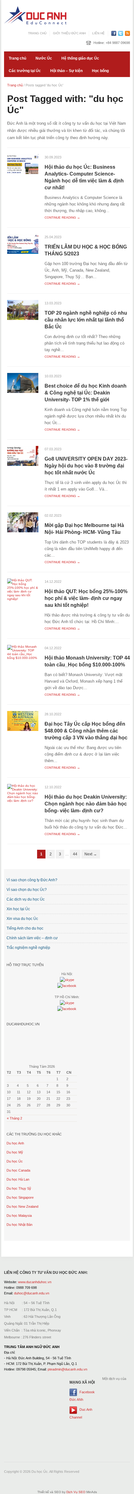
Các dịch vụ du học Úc (26, 899)
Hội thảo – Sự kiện (66, 71)
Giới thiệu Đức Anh (69, 33)
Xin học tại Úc (18, 909)
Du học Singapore (20, 1197)
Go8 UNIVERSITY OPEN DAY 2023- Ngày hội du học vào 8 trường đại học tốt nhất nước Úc (86, 465)
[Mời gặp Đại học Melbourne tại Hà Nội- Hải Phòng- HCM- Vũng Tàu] (22, 522)
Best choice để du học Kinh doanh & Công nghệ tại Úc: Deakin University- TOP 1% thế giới (86, 392)
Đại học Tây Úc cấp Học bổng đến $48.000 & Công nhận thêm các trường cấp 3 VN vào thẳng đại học (86, 730)
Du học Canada (18, 1170)
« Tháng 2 (14, 1118)
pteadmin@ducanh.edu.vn (67, 1369)
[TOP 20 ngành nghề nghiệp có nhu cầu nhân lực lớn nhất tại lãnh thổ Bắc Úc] (22, 310)
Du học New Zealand (22, 1206)
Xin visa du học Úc (22, 918)
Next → (90, 854)
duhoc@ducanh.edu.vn (31, 1293)
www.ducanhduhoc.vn (34, 1282)
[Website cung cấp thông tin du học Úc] (35, 15)
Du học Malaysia (19, 1215)
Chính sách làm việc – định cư (32, 938)
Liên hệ (98, 33)
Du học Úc (15, 1161)
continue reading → (62, 217)
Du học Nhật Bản (19, 1224)
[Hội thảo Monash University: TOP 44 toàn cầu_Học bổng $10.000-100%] (22, 652)
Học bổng (100, 71)
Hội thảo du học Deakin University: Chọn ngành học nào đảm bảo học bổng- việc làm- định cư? (86, 803)
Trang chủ (37, 33)
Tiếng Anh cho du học (25, 928)
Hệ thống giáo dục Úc (80, 58)
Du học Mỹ (15, 1152)
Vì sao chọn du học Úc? (27, 889)
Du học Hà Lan (18, 1179)
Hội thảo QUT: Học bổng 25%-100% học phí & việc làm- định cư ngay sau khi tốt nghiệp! (86, 598)
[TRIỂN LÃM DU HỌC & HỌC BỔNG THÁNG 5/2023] (22, 243)
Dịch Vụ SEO (75, 1492)
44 (75, 854)
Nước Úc (44, 58)
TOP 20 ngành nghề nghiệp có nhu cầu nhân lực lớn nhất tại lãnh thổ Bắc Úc (86, 319)
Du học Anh (15, 1143)
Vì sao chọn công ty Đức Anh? (32, 880)
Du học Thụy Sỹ (19, 1188)
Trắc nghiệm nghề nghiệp (28, 947)
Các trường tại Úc (25, 71)
